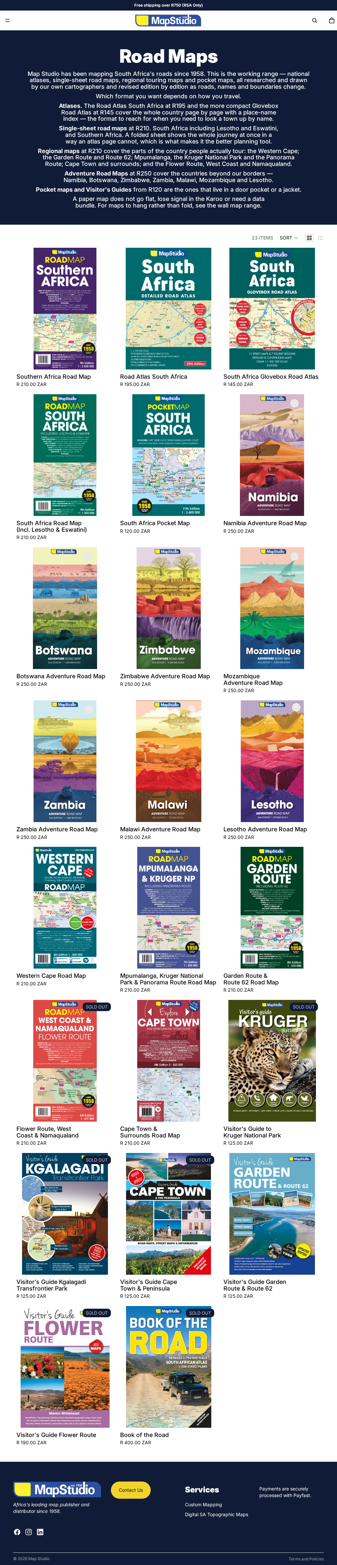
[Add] (103, 359)
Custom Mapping (203, 1504)
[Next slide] (104, 308)
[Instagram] (29, 1532)
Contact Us (131, 1490)
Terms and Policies (306, 1558)
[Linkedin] (40, 1532)
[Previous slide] (26, 308)
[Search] (314, 20)
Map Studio (38, 1558)
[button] (289, 238)
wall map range (239, 205)
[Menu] (7, 20)
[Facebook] (17, 1532)
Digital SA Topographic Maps (216, 1514)
